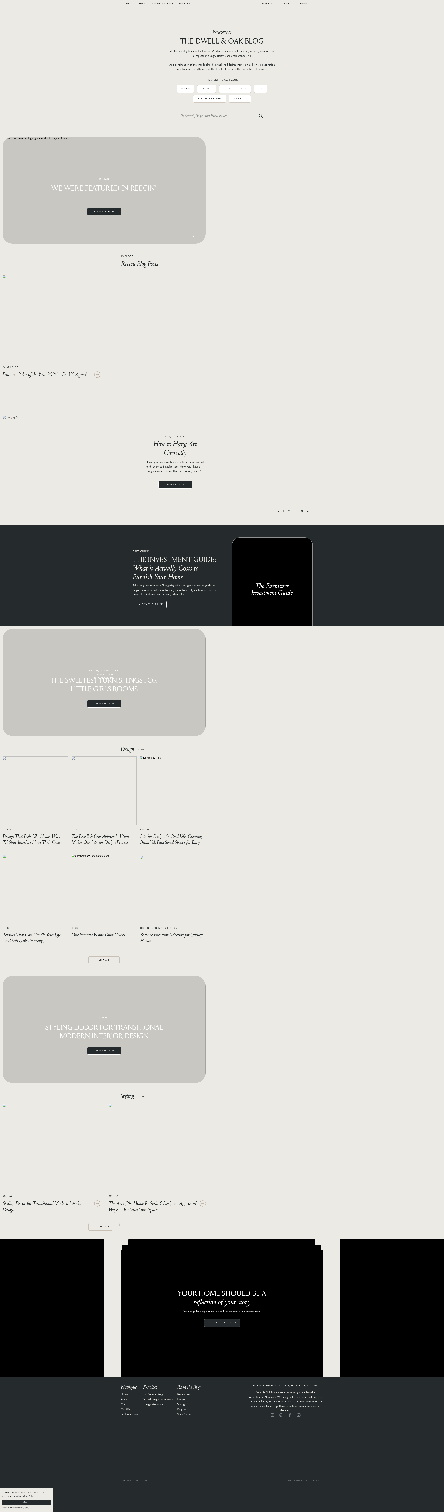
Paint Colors (11, 367)
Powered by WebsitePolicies (15, 1507)
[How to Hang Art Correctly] (68, 465)
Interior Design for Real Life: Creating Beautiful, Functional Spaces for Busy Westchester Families (171, 842)
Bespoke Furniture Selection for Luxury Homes (171, 937)
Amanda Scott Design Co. (309, 1480)
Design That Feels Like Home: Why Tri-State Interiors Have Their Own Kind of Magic (31, 842)
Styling (104, 1017)
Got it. (26, 1502)
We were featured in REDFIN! (104, 188)
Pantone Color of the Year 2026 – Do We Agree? (45, 374)
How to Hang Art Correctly (175, 448)
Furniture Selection (164, 928)
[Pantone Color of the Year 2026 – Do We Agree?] (51, 318)
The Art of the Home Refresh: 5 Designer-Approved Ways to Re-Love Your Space (152, 1206)
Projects (183, 436)
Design (104, 179)
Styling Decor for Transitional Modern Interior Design (104, 1031)
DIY (174, 436)
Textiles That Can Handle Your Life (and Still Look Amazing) (32, 937)
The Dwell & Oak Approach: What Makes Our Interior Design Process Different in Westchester (100, 842)
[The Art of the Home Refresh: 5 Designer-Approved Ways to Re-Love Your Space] (157, 1147)
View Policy (29, 1496)
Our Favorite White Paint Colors (98, 934)
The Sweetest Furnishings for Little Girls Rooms (104, 684)
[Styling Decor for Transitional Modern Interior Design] (51, 1147)
